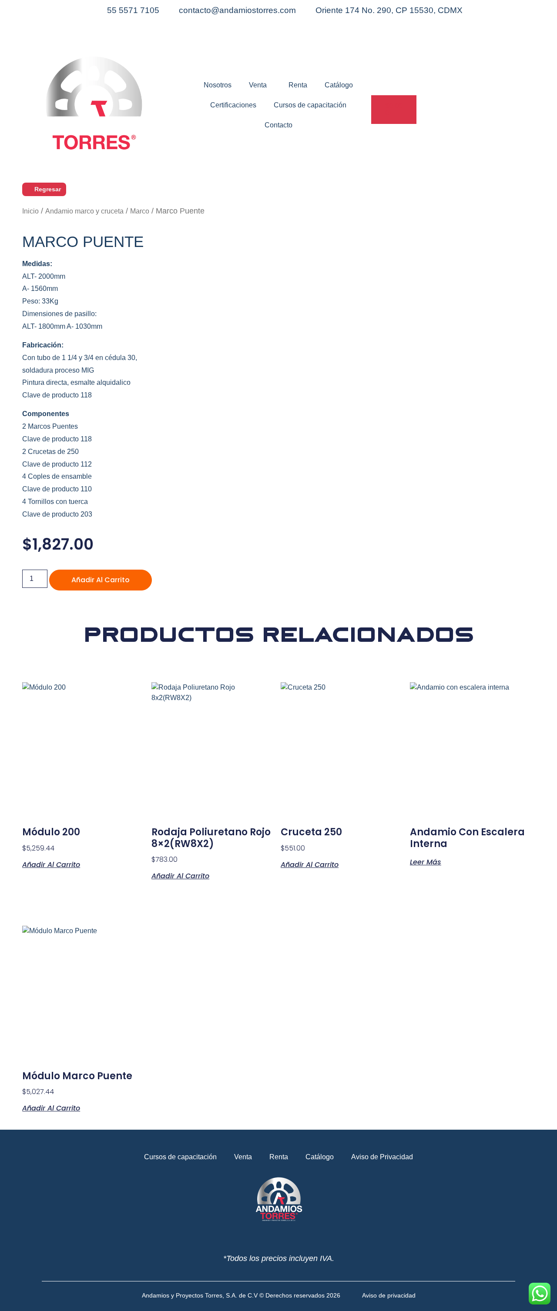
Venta (258, 85)
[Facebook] (278, 22)
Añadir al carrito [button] (51, 864)
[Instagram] (278, 33)
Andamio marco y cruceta (84, 211)
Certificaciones (233, 105)
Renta (298, 85)
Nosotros (218, 85)
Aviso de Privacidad (382, 1157)
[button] (373, 130)
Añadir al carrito (100, 580)
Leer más (425, 861)
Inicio (30, 211)
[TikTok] (278, 43)
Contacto (278, 125)
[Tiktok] (304, 1237)
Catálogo (339, 85)
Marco (139, 211)
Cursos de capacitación (310, 105)
